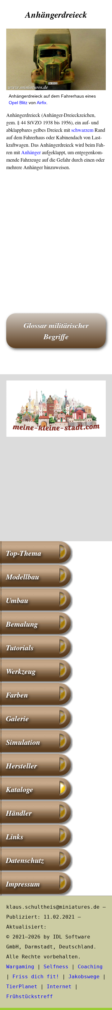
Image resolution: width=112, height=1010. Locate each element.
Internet (59, 986)
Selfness (56, 967)
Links (14, 836)
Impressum (23, 884)
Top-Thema (23, 553)
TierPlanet (21, 986)
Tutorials (20, 647)
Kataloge (19, 789)
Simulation (23, 742)
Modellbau (22, 576)
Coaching (90, 967)
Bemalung (22, 624)
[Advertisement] (56, 233)
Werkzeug (21, 671)
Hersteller (21, 765)
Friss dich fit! (35, 977)
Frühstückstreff (29, 996)
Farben (17, 694)
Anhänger (31, 152)
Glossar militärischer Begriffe (56, 331)
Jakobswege (84, 977)
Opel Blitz (18, 102)
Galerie (17, 718)
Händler (19, 813)
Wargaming (20, 967)
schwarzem (82, 130)
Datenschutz (25, 860)
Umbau (17, 600)
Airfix (41, 102)
